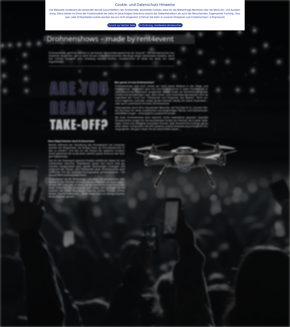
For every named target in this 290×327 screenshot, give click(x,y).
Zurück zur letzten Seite (121, 25)
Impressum (218, 17)
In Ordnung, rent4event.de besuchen (160, 25)
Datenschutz (200, 17)
